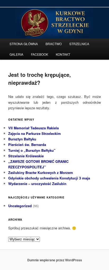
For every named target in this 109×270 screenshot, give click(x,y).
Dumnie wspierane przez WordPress (54, 260)
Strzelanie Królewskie (26, 155)
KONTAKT (63, 54)
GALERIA (16, 54)
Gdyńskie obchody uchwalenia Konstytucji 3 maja (49, 178)
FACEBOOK (39, 54)
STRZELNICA (79, 43)
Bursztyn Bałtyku (22, 138)
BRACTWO (54, 43)
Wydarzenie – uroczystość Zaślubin (37, 183)
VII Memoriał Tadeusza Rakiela (33, 127)
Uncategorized (20, 205)
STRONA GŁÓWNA (24, 43)
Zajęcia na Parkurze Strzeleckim (34, 133)
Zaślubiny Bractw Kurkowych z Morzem (40, 172)
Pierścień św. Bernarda (27, 144)
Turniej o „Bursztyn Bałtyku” (32, 150)
